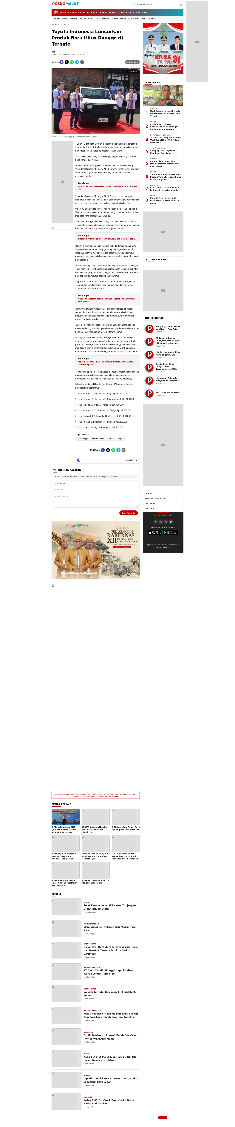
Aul (53, 52)
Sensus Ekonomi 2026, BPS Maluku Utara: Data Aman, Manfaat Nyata (106, 363)
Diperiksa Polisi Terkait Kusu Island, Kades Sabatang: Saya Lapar (111, 1080)
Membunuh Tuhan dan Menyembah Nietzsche (167, 379)
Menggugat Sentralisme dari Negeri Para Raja (110, 928)
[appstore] (155, 532)
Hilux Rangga (82, 439)
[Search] (180, 4)
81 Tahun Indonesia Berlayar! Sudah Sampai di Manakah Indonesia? (168, 340)
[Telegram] (77, 62)
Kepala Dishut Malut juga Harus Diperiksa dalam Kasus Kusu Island (110, 1058)
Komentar (133, 62)
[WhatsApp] (72, 62)
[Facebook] (61, 62)
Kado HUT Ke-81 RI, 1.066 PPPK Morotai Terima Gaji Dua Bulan (165, 200)
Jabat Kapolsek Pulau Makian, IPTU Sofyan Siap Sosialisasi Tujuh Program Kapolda (111, 1015)
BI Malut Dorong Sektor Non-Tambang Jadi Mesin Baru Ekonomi (64, 883)
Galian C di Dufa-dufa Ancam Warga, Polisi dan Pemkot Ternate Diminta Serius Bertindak (111, 950)
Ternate (110, 439)
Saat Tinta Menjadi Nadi (168, 392)
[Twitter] (67, 62)
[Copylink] (82, 62)
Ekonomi (65, 24)
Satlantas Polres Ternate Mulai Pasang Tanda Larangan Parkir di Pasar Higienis (165, 176)
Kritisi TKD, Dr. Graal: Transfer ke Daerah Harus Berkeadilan (110, 1102)
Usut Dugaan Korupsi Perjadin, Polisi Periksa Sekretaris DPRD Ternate (165, 113)
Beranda (55, 24)
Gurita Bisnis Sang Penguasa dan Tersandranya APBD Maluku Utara (166, 368)
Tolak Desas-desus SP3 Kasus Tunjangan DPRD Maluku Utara (110, 907)
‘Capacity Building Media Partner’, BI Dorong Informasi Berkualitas (106, 300)
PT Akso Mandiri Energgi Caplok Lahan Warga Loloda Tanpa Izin (108, 972)
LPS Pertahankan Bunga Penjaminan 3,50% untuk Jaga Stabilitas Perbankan (125, 856)
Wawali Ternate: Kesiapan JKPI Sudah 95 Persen (110, 993)
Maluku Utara (98, 439)
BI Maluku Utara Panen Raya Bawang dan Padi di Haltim (107, 239)
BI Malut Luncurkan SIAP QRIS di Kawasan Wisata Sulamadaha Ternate (64, 829)
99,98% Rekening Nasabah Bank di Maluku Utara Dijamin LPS (107, 187)
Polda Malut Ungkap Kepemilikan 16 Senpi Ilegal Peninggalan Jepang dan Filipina (164, 128)
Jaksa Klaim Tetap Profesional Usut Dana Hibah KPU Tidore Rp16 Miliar (165, 140)
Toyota (121, 439)
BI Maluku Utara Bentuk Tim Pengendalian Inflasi (95, 881)
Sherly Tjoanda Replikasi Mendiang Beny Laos (162, 151)
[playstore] (171, 532)
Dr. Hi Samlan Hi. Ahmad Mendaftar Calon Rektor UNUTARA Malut (110, 1037)
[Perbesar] (96, 133)
